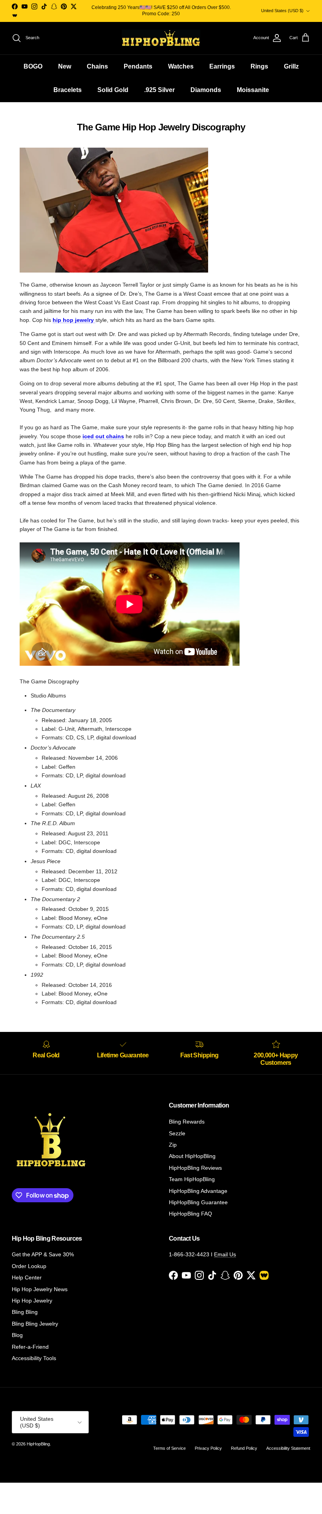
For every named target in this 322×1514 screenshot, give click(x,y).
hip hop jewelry (74, 320)
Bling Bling (25, 1312)
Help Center (27, 1277)
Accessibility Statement (288, 1448)
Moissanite (253, 90)
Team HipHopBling (192, 1179)
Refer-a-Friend (30, 1347)
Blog (17, 1335)
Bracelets (67, 90)
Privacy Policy (208, 1448)
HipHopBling (38, 1444)
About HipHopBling (192, 1156)
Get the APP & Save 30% (43, 1254)
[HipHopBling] (161, 38)
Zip (173, 1145)
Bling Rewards (187, 1121)
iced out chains (103, 436)
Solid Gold (112, 90)
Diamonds (205, 90)
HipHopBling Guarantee (198, 1202)
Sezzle (177, 1133)
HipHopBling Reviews (195, 1168)
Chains (97, 66)
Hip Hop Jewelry (32, 1300)
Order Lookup (29, 1266)
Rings (259, 66)
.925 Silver (159, 90)
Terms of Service (169, 1448)
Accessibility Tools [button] (34, 1358)
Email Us (225, 1254)
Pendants (138, 66)
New (64, 66)
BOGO (33, 66)
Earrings (222, 66)
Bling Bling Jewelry (35, 1324)
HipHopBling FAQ (190, 1213)
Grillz (291, 66)
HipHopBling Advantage (198, 1191)
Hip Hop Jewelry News (40, 1289)
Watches (181, 66)
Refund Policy (244, 1448)
